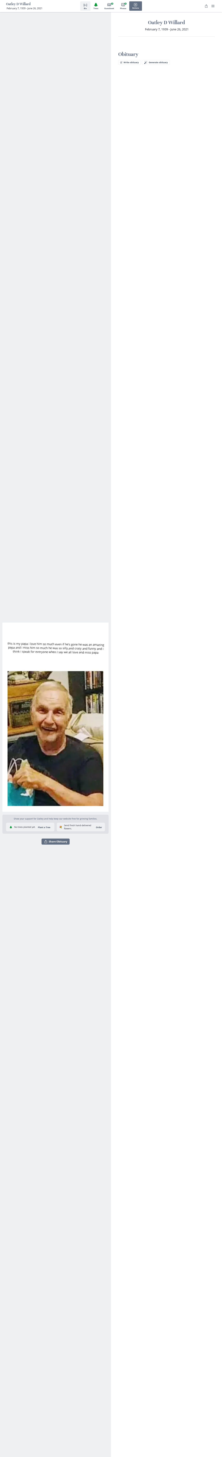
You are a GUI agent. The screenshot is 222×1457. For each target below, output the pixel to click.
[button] (55, 716)
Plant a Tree (44, 827)
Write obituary (131, 62)
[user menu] (213, 6)
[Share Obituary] (206, 6)
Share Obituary (58, 841)
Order (99, 827)
